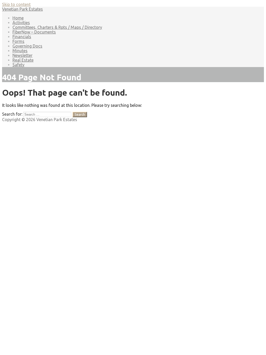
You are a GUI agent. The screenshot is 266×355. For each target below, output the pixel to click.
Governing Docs (27, 46)
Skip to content (16, 4)
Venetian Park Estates (22, 9)
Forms (18, 41)
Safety (18, 64)
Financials (21, 36)
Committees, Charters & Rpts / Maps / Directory (57, 27)
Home (18, 18)
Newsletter (22, 55)
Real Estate (23, 60)
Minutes (20, 50)
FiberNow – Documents (34, 32)
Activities (21, 22)
